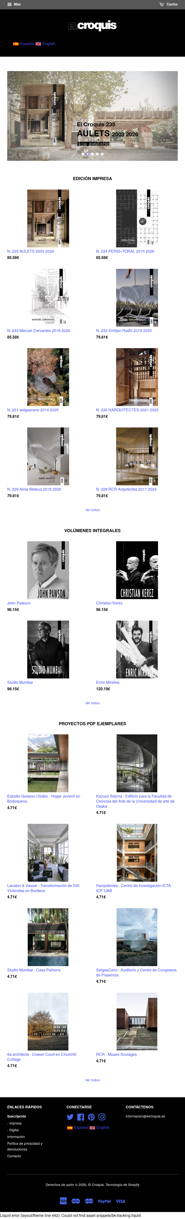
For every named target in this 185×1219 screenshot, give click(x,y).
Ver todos (92, 509)
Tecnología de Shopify (122, 1184)
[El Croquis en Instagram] (102, 1116)
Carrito (172, 4)
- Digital (13, 1129)
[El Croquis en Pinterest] (91, 1116)
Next (167, 116)
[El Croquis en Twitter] (70, 1116)
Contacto (14, 1155)
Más (17, 4)
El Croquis (96, 1184)
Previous (17, 116)
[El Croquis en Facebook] (80, 1116)
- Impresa (14, 1123)
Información (16, 1136)
